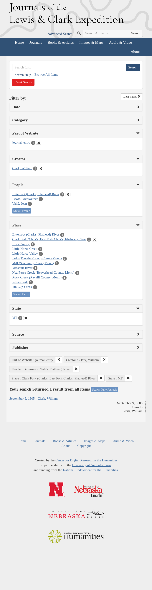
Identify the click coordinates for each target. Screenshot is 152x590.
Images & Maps (91, 42)
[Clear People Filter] (67, 194)
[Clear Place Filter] (94, 239)
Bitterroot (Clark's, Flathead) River (35, 194)
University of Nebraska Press (91, 465)
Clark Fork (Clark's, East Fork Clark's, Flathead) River (49, 239)
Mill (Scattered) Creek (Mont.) (33, 263)
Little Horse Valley (25, 253)
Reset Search (23, 82)
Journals (35, 42)
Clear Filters (130, 96)
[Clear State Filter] (25, 318)
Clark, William (22, 168)
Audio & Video (120, 42)
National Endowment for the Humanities (90, 470)
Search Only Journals (104, 389)
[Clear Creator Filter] (40, 168)
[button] (58, 360)
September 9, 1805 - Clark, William (33, 398)
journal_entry (21, 142)
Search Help (23, 75)
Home (19, 42)
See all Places (21, 294)
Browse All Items (46, 74)
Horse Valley (21, 244)
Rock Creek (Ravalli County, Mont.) (37, 277)
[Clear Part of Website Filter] (38, 143)
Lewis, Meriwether (25, 199)
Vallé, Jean (19, 203)
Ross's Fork (20, 282)
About (135, 52)
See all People (21, 210)
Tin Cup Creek (22, 287)
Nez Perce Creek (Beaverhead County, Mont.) (43, 272)
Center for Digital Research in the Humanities (86, 460)
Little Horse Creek (24, 249)
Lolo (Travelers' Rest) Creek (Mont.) (37, 258)
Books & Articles (61, 42)
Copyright (84, 446)
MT (14, 318)
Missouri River (22, 268)
